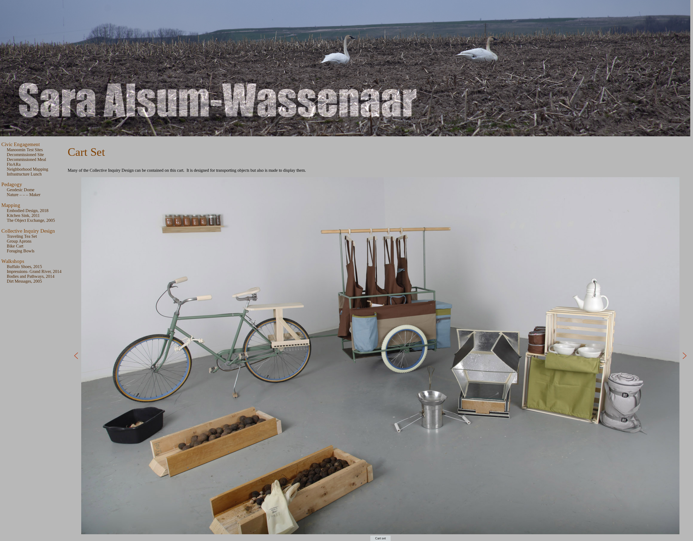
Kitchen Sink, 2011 (23, 215)
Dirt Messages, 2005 (24, 281)
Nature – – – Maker (23, 194)
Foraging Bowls (20, 251)
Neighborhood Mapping (27, 169)
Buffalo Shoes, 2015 (24, 266)
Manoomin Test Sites (25, 149)
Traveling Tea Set (22, 236)
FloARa (14, 164)
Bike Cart (15, 246)
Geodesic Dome (20, 189)
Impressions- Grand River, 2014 (34, 271)
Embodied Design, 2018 (27, 210)
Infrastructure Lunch (24, 174)
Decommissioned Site (25, 154)
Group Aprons (19, 241)
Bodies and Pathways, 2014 (30, 276)
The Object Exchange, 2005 (31, 220)
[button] (76, 355)
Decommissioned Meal (26, 159)
